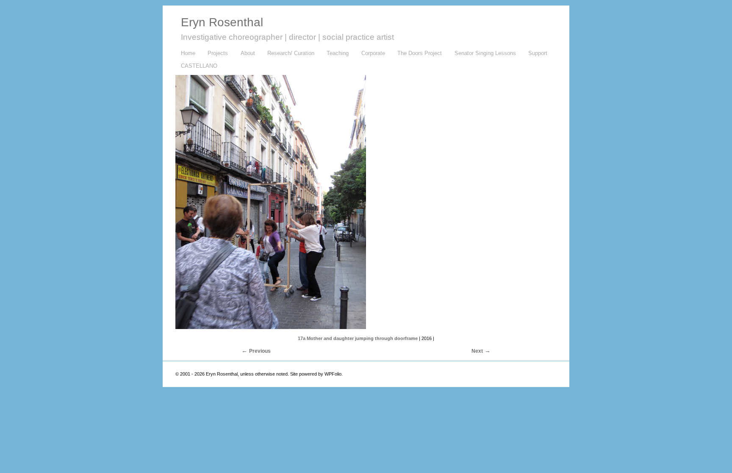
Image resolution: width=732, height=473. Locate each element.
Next (477, 351)
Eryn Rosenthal (222, 22)
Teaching (335, 53)
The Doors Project (419, 53)
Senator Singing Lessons (485, 53)
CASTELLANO (199, 66)
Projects (218, 53)
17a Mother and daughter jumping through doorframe (358, 338)
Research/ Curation (288, 53)
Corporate (373, 53)
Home (188, 53)
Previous (260, 351)
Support (537, 53)
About (245, 53)
